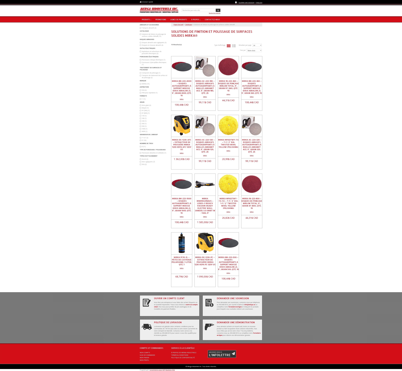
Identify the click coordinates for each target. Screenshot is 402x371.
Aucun (145, 159)
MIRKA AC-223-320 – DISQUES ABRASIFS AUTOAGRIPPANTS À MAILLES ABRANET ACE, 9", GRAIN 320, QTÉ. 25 (252, 146)
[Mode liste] (233, 46)
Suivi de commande (147, 355)
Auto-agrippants (148, 162)
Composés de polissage (151, 73)
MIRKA (145, 84)
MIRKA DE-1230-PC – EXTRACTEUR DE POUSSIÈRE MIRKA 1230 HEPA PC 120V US (205, 261)
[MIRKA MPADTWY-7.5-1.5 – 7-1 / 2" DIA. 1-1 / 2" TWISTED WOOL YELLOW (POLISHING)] (228, 184)
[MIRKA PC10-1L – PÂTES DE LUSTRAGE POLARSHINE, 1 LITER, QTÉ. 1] (181, 242)
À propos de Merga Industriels (183, 353)
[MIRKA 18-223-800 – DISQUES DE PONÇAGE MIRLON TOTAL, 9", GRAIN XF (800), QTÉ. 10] (251, 184)
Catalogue (188, 25)
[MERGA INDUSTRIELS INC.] (159, 10)
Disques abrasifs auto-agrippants (154, 42)
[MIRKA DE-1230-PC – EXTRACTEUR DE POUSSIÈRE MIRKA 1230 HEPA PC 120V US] (205, 242)
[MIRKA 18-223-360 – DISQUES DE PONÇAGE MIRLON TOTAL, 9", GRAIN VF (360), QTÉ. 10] (228, 66)
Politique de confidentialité (183, 358)
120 (144, 116)
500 (144, 126)
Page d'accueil (178, 25)
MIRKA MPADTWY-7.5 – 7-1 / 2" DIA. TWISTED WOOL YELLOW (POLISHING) (228, 143)
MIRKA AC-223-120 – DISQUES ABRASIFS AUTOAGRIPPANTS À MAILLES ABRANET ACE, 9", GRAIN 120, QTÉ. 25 (205, 146)
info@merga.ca (249, 304)
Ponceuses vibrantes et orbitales (154, 153)
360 (144, 124)
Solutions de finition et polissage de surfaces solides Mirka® (154, 35)
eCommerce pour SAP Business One (162, 370)
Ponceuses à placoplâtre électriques (154, 63)
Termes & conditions (179, 355)
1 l (144, 99)
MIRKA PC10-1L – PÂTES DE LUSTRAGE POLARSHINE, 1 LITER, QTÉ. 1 (182, 261)
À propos (195, 19)
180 (144, 118)
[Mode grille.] (228, 46)
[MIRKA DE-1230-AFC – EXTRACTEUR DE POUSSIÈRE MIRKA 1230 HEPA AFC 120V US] (181, 125)
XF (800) (146, 113)
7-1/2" (145, 138)
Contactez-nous (212, 19)
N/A (144, 90)
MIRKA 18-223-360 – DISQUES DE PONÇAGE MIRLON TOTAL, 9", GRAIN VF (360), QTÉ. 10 (228, 86)
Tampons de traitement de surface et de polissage (154, 76)
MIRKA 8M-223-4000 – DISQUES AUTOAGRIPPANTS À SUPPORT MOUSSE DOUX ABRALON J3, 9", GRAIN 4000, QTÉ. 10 (181, 88)
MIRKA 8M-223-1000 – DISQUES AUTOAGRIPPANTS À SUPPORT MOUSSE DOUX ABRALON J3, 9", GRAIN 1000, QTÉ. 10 (181, 205)
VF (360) (146, 110)
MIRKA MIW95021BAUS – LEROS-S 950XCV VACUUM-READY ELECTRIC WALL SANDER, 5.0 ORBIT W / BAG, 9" (205, 205)
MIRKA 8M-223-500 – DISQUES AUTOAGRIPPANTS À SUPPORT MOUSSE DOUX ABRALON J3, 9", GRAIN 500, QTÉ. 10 (228, 263)
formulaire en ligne (235, 307)
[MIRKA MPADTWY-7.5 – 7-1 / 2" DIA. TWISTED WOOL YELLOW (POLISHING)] (228, 125)
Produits (146, 19)
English (259, 3)
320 (144, 121)
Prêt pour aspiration (150, 93)
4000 (144, 131)
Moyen (145, 108)
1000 (144, 129)
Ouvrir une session (246, 3)
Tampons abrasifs (149, 28)
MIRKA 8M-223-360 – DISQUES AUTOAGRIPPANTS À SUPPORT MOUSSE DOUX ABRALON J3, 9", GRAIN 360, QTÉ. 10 (252, 87)
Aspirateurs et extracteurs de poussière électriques (151, 52)
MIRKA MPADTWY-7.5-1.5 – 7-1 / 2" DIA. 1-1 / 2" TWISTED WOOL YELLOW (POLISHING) (228, 203)
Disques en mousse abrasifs (152, 45)
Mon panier (144, 358)
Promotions (160, 19)
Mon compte (145, 353)
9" (144, 140)
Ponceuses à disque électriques (153, 60)
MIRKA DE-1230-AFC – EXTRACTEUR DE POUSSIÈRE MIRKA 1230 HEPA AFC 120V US (181, 145)
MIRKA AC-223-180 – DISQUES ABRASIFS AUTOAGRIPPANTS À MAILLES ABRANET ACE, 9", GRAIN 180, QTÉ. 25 (205, 87)
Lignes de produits (178, 19)
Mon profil (144, 360)
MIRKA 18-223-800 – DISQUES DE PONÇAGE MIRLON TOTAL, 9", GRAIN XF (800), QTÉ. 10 (251, 203)
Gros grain (146, 105)
